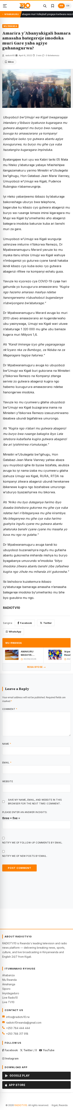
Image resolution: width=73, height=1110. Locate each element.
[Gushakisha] (44, 6)
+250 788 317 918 (17, 1033)
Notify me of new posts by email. (24, 856)
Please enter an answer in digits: (24, 812)
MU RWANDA (10, 26)
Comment (9, 709)
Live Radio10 (10, 997)
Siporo (6, 988)
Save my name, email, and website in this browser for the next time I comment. (35, 801)
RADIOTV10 (20, 1105)
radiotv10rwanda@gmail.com (23, 1022)
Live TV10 (8, 1002)
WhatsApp (15, 631)
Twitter (47, 622)
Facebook (26, 622)
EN (67, 6)
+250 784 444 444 (18, 1028)
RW (61, 6)
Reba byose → (36, 667)
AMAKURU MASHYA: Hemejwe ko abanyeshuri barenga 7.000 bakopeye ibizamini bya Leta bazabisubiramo (30, 653)
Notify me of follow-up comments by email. (32, 842)
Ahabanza (8, 975)
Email (6, 762)
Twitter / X (30, 1050)
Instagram (11, 1058)
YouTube (48, 1050)
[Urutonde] (5, 6)
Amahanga (8, 984)
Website (7, 781)
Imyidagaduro (10, 993)
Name (6, 743)
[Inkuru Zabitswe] (52, 6)
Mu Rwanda (9, 979)
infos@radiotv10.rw (18, 1017)
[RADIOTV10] (25, 6)
